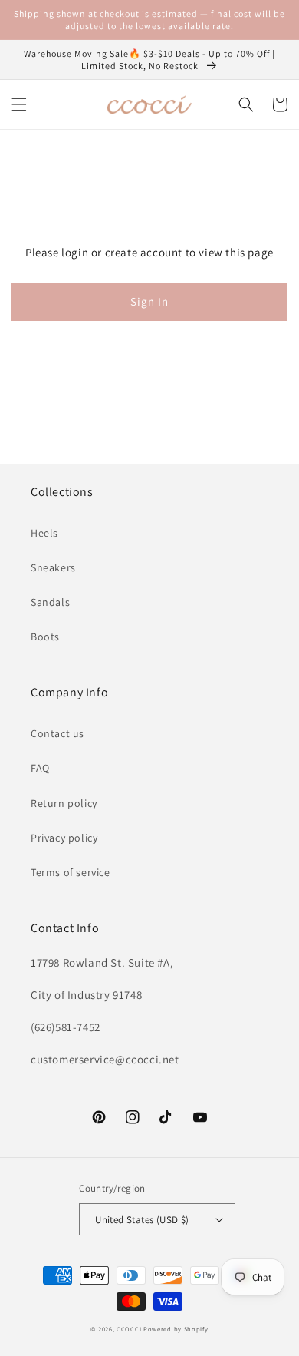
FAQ (40, 768)
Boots (45, 636)
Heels (44, 533)
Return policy (64, 803)
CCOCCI (129, 1329)
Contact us (57, 733)
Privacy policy (64, 838)
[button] (19, 104)
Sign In (149, 301)
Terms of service (70, 872)
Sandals (50, 602)
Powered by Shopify (176, 1329)
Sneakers (53, 567)
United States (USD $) (142, 1219)
